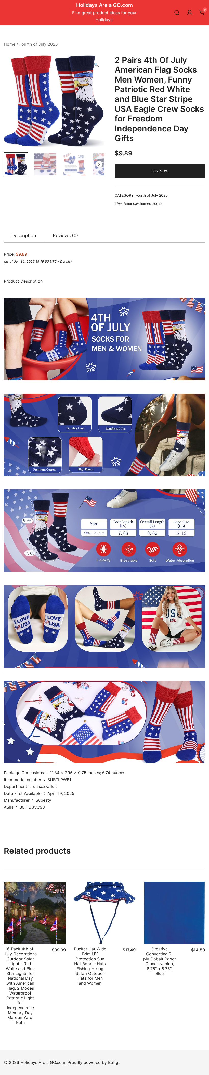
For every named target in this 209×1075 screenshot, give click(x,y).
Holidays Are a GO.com (104, 5)
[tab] (24, 235)
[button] (96, 64)
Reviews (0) (65, 235)
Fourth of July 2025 (38, 44)
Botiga (114, 1062)
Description (23, 235)
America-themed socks (143, 203)
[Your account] (190, 12)
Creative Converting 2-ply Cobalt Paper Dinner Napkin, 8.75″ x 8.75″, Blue (159, 961)
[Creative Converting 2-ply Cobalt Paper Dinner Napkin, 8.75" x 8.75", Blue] (174, 913)
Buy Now (159, 171)
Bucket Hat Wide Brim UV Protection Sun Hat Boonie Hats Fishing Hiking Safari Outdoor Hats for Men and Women (90, 966)
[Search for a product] (177, 12)
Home (9, 44)
